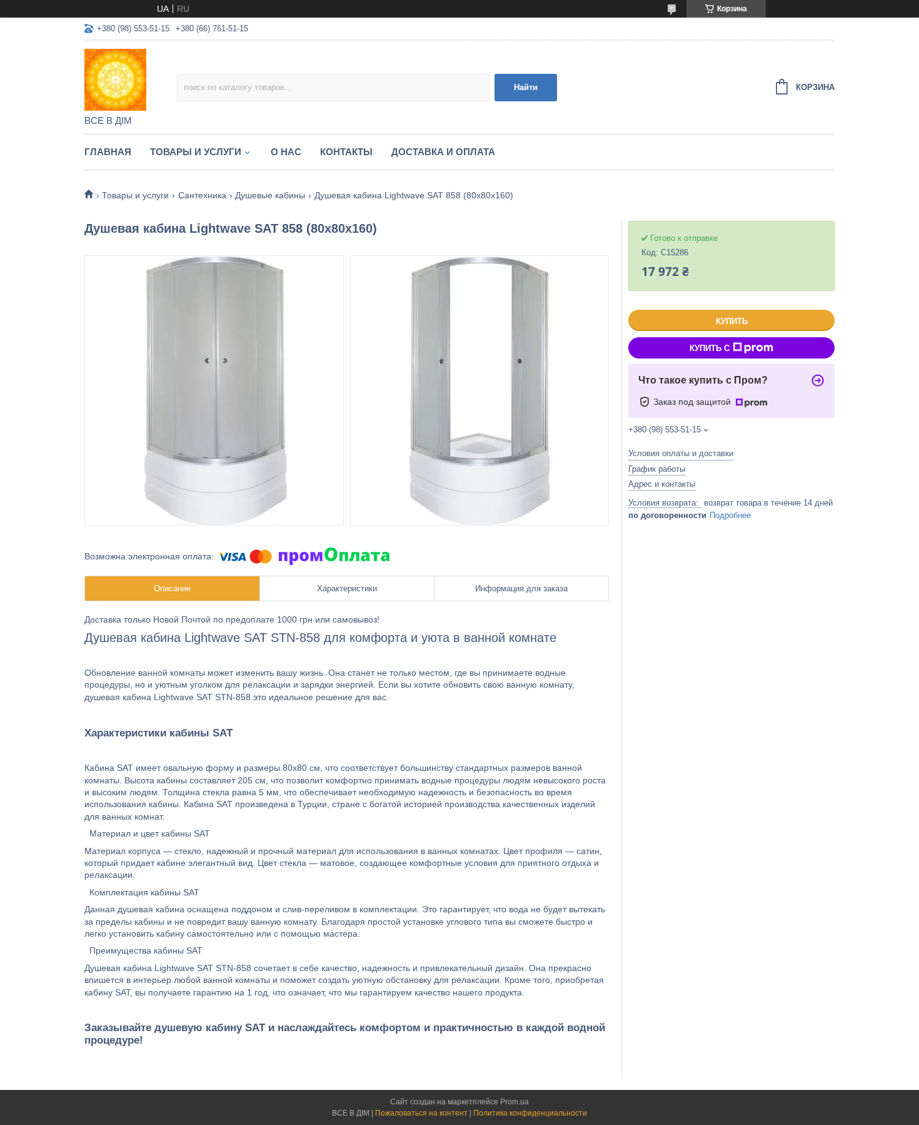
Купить (732, 321)
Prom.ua (514, 1101)
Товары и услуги (195, 151)
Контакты (346, 151)
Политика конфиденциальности (530, 1113)
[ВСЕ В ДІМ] (130, 79)
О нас (286, 151)
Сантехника (202, 195)
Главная (107, 151)
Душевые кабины (270, 195)
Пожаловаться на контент (421, 1113)
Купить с (710, 348)
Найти (526, 87)
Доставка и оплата (443, 151)
